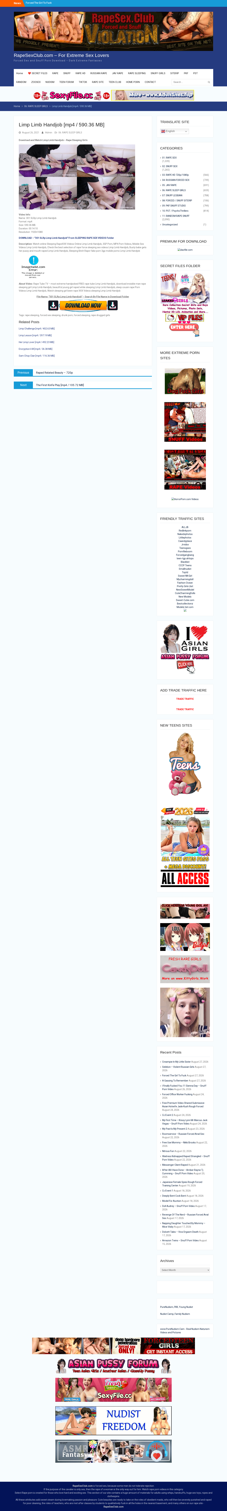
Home (19, 73)
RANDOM (21, 82)
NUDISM (50, 82)
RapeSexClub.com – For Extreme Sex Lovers (61, 55)
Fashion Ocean (185, 582)
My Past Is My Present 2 (174, 1128)
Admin (48, 132)
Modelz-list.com (185, 607)
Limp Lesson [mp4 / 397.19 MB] (35, 335)
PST (195, 73)
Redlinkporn (185, 530)
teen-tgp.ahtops (185, 558)
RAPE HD (80, 73)
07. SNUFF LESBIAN (172, 195)
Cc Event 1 (167, 1190)
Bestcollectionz (185, 603)
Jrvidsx (185, 544)
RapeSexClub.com (83, 1486)
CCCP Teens (185, 565)
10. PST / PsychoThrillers (175, 210)
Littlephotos (185, 537)
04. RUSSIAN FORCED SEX (175, 180)
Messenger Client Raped (175, 1165)
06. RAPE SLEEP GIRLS (70, 132)
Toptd (185, 572)
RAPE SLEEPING (137, 73)
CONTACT (150, 82)
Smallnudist (185, 569)
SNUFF (67, 73)
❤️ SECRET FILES (37, 73)
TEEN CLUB (115, 82)
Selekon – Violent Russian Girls (178, 1067)
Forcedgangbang (185, 555)
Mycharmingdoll (185, 579)
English (170, 131)
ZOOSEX (36, 82)
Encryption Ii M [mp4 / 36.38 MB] (35, 349)
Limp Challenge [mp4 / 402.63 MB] (37, 328)
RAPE (55, 73)
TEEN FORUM (66, 82)
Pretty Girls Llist (185, 586)
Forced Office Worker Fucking (177, 1094)
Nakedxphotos (185, 534)
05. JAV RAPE (169, 185)
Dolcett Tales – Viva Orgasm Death (180, 1232)
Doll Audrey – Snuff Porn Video (178, 1206)
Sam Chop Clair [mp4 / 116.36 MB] (37, 355)
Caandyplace (185, 541)
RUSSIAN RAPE (98, 73)
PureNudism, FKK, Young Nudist (176, 1307)
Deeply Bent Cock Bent (174, 1195)
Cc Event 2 (167, 1115)
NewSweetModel (185, 589)
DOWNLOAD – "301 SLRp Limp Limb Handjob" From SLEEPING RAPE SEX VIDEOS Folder (66, 238)
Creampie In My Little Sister (40, 3)
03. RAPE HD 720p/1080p (175, 175)
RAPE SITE (98, 82)
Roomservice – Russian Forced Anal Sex (183, 1134)
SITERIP (174, 73)
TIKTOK (83, 82)
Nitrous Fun (168, 1151)
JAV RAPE (117, 73)
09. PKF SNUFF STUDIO (174, 205)
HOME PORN (133, 82)
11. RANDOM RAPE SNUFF (175, 216)
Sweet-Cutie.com (185, 600)
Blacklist (185, 562)
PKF (186, 73)
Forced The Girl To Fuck (174, 1075)
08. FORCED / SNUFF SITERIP (177, 200)
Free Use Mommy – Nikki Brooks (179, 1142)
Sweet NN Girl (185, 575)
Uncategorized (170, 224)
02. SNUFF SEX (169, 166)
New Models (185, 596)
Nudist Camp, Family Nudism (175, 1314)
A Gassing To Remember (175, 1080)
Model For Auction (171, 1201)
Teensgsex (185, 548)
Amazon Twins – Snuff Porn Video (180, 1240)
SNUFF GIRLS (158, 73)
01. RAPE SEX (169, 157)
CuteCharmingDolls (185, 593)
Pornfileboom (185, 551)
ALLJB (185, 527)
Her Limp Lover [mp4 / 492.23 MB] (36, 342)
